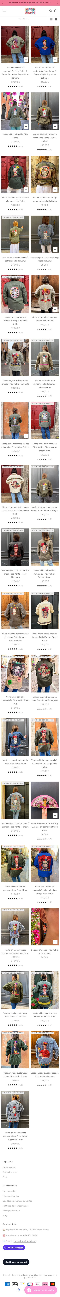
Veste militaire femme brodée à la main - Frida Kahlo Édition (15, 445)
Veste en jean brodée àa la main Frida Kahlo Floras (15, 762)
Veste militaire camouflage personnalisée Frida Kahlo (45, 199)
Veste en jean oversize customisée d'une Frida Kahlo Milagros (15, 953)
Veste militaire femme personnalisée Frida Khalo (15, 888)
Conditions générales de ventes (17, 1201)
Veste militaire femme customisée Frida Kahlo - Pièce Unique (44, 384)
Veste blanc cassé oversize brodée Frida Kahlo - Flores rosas (44, 637)
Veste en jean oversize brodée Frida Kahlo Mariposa (45, 1074)
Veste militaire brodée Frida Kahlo (15, 136)
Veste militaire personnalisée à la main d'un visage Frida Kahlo (44, 764)
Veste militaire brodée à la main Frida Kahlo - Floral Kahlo (45, 138)
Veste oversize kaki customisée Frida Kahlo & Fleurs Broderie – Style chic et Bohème (15, 72)
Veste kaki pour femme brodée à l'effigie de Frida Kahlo (15, 321)
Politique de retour (11, 1210)
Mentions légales (11, 1196)
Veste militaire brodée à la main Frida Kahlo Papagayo (44, 699)
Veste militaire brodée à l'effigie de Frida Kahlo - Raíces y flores (45, 574)
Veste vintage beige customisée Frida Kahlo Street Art (15, 700)
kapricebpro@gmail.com (25, 1241)
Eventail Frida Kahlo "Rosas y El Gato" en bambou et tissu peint (44, 827)
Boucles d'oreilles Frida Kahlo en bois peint (44, 952)
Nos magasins (9, 1191)
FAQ (5, 1215)
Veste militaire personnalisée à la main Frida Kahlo (15, 199)
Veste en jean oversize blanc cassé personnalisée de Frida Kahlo (15, 510)
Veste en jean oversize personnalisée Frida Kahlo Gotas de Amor (15, 1136)
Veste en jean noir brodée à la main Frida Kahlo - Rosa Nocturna (15, 574)
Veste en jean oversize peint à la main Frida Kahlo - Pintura (15, 825)
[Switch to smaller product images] (56, 19)
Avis (5, 1177)
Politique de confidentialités (15, 1205)
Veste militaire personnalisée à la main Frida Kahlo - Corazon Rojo (15, 637)
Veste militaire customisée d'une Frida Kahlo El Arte (15, 1074)
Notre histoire (9, 1167)
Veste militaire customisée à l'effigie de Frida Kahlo (15, 259)
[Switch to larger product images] (51, 19)
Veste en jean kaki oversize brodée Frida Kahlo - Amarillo (15, 382)
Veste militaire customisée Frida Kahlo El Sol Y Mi (45, 1015)
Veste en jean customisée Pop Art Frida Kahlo (45, 259)
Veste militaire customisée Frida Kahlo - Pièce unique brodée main (45, 447)
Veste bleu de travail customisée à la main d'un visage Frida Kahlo (45, 890)
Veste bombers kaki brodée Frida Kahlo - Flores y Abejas (44, 509)
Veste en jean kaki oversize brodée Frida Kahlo (44, 319)
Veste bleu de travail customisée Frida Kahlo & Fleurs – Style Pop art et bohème (44, 72)
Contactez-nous (10, 1172)
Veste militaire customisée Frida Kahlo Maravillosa (15, 1015)
